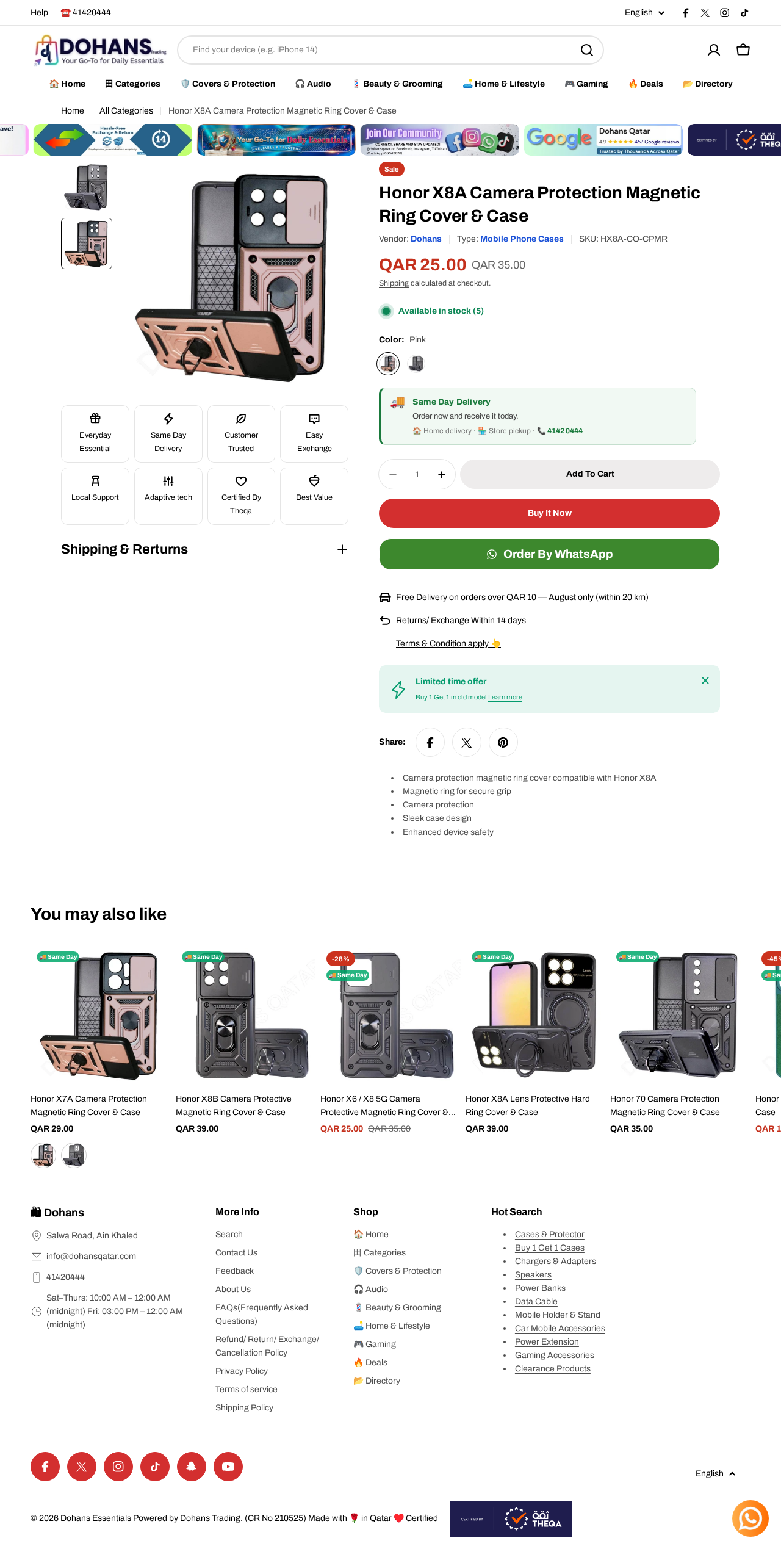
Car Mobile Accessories (560, 1328)
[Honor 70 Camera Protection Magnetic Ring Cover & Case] (680, 1015)
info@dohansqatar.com (91, 1256)
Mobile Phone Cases (522, 239)
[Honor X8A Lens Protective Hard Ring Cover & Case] (536, 1015)
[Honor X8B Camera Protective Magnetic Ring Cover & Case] (246, 1015)
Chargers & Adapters (555, 1261)
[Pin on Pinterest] (503, 742)
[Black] (416, 364)
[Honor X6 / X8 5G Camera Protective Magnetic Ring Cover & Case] (390, 1015)
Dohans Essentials (95, 1518)
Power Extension (547, 1341)
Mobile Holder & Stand (557, 1315)
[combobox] (390, 50)
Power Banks (540, 1288)
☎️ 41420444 (85, 12)
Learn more (505, 697)
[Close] (705, 680)
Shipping (394, 283)
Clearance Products (553, 1368)
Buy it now (550, 513)
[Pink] (388, 364)
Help (39, 12)
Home (72, 110)
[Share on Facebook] (430, 742)
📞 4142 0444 (560, 431)
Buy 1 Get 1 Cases (550, 1247)
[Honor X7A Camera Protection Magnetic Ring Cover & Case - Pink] (43, 1155)
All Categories (126, 110)
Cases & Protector (550, 1234)
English (639, 13)
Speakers (533, 1274)
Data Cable (536, 1301)
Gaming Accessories (554, 1355)
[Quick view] (153, 972)
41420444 (65, 1277)
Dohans (426, 239)
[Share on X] (466, 742)
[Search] (587, 50)
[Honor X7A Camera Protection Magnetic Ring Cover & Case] (101, 1015)
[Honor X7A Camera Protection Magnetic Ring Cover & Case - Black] (74, 1155)
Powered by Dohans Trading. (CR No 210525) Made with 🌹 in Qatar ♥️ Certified (285, 1518)
